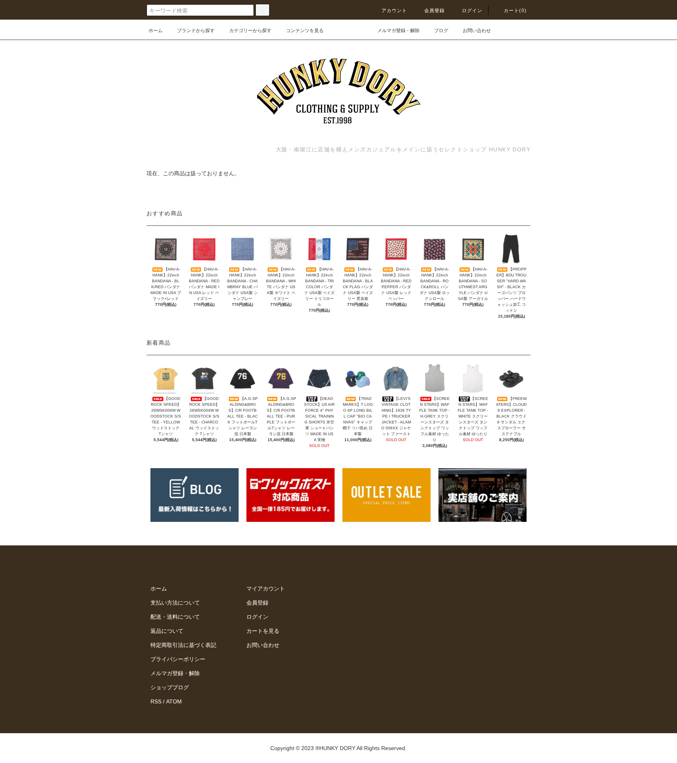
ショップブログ (169, 687)
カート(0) (515, 10)
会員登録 (434, 10)
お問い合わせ (477, 30)
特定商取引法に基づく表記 (183, 645)
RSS (155, 701)
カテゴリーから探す (250, 30)
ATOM (174, 701)
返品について (166, 631)
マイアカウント (265, 588)
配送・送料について (175, 617)
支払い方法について (175, 603)
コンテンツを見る (305, 30)
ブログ (441, 30)
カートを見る (262, 631)
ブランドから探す (196, 30)
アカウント (394, 10)
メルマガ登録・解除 (398, 30)
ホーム (155, 30)
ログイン (472, 10)
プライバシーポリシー (177, 659)
